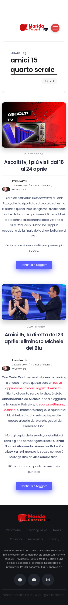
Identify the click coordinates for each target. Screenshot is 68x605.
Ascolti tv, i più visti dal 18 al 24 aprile (34, 165)
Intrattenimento (33, 326)
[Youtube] (34, 580)
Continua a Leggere (34, 265)
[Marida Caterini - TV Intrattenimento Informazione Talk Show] (34, 27)
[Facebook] (20, 580)
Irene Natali (19, 181)
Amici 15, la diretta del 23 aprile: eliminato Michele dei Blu (34, 341)
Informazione (33, 154)
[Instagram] (48, 580)
